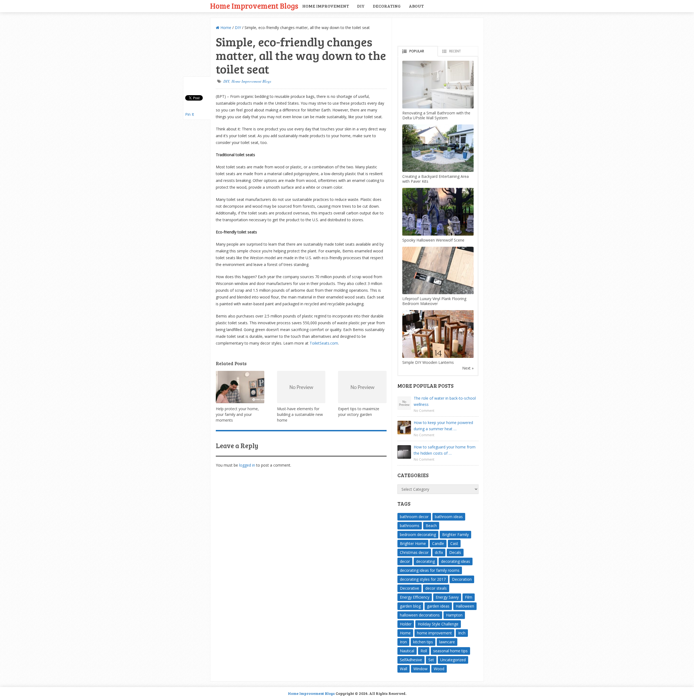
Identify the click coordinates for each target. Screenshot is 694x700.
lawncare (447, 641)
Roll (423, 650)
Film (468, 597)
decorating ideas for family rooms (430, 570)
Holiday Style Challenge (438, 624)
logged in (247, 465)
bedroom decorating (418, 534)
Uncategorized (453, 659)
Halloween (465, 606)
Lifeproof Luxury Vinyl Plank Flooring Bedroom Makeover (434, 301)
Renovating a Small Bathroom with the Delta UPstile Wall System (436, 115)
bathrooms (409, 525)
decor (405, 561)
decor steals (436, 588)
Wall (403, 668)
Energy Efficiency (414, 597)
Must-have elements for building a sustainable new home (300, 414)
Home (225, 27)
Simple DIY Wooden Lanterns (428, 362)
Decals (455, 552)
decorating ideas (455, 561)
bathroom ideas (449, 516)
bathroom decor (414, 516)
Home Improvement (325, 6)
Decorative (409, 588)
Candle (438, 543)
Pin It (189, 114)
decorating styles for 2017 (423, 579)
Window (420, 668)
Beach (431, 525)
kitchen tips (423, 641)
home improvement (434, 632)
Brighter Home (413, 543)
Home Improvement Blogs (254, 6)
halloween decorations (420, 615)
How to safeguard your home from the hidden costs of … (444, 450)
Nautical (407, 650)
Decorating (387, 6)
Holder (406, 624)
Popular (416, 51)
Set (431, 659)
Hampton (454, 615)
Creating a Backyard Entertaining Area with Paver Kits (435, 179)
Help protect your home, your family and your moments (237, 414)
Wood (439, 668)
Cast (454, 543)
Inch (461, 632)
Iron (403, 641)
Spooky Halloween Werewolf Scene (433, 240)
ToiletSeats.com (324, 343)
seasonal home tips (450, 650)
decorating (425, 561)
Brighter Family (455, 534)
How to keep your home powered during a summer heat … (443, 425)
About (416, 6)
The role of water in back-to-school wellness (445, 401)
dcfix (439, 552)
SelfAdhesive (411, 659)
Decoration (462, 579)
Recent (455, 51)
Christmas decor (414, 552)
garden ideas (438, 606)
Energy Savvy (447, 597)
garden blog (410, 606)
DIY (361, 6)
